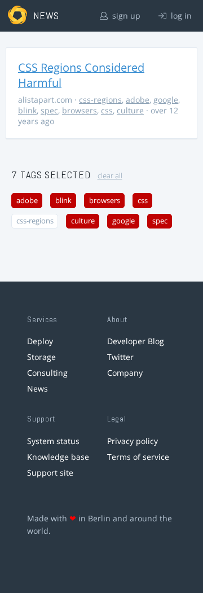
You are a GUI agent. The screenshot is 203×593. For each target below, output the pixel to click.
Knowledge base (58, 456)
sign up (125, 15)
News (37, 388)
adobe (137, 99)
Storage (41, 357)
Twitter (120, 357)
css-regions (100, 99)
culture (130, 110)
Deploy (40, 341)
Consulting (47, 372)
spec (49, 110)
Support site (50, 472)
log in (180, 15)
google (165, 99)
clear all (110, 176)
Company (125, 372)
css (107, 110)
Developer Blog (135, 341)
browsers (79, 110)
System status (53, 441)
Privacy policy (132, 441)
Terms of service (138, 456)
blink (27, 110)
